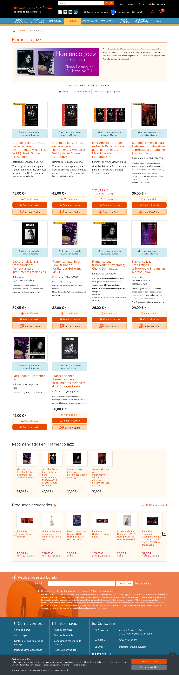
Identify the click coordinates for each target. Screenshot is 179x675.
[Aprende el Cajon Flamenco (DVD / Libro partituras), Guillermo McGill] (127, 521)
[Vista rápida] (43, 106)
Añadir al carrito (31, 205)
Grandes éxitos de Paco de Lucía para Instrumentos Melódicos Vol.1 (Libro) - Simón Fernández (29, 150)
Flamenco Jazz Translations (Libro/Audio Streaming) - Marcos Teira (149, 267)
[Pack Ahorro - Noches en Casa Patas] (102, 521)
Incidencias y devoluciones (28, 649)
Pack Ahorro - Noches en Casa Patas (100, 534)
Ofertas (142, 4)
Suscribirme (124, 583)
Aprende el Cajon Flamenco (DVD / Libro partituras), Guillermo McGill (126, 535)
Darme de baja (143, 583)
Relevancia (82, 91)
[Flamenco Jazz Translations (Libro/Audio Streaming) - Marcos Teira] (149, 233)
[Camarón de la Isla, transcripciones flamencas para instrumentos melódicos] (30, 233)
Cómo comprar (122, 12)
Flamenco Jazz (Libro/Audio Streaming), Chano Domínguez (109, 265)
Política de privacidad (101, 591)
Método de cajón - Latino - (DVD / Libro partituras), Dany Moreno (76, 535)
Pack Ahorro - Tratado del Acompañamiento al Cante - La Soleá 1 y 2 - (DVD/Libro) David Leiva (151, 538)
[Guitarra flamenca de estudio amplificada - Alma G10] (52, 521)
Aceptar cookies (149, 661)
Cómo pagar (20, 635)
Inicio (122, 4)
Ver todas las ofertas (153, 504)
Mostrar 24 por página (107, 91)
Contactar (161, 4)
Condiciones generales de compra (67, 642)
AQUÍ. (65, 670)
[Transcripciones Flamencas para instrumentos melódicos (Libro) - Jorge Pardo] (70, 348)
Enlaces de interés (63, 635)
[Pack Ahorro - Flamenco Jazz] (30, 348)
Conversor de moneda (97, 12)
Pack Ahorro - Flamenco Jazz (28, 377)
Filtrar (64, 91)
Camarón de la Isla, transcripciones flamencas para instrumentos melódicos (29, 267)
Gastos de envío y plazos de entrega (28, 642)
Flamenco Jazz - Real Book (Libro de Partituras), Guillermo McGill (67, 267)
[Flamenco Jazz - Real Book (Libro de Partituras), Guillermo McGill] (70, 233)
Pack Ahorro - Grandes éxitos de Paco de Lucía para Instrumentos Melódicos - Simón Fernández (108, 150)
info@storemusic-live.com (109, 605)
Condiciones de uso (74, 591)
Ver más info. (31, 199)
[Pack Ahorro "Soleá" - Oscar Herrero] (27, 521)
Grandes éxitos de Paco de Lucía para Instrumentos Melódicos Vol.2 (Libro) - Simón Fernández (69, 150)
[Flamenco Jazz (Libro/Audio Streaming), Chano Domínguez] (109, 233)
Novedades (131, 4)
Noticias (151, 4)
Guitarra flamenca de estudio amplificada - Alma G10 (51, 535)
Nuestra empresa (63, 629)
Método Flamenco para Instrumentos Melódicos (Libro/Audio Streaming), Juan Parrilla (149, 148)
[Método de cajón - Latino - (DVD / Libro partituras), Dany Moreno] (77, 521)
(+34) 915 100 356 (128, 640)
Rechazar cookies (149, 667)
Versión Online (32, 212)
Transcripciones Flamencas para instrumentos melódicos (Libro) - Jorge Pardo (69, 381)
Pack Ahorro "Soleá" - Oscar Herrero (24, 534)
